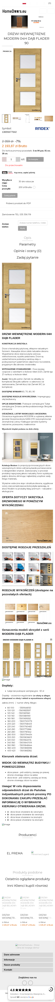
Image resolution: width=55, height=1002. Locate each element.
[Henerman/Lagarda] (15, 853)
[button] (27, 955)
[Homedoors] (40, 853)
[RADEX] (42, 128)
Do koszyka (33, 159)
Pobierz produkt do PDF (18, 203)
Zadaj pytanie (9, 195)
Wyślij (22, 228)
